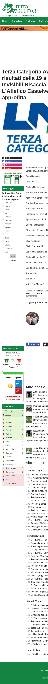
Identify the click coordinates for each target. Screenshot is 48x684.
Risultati (13, 261)
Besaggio (8, 227)
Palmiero (8, 224)
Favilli (7, 241)
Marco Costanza (34, 293)
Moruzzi (8, 217)
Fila (6, 234)
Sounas (8, 245)
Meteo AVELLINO (13, 374)
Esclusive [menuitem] (30, 21)
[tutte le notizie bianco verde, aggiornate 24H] (19, 8)
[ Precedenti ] (13, 367)
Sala (6, 252)
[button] (13, 256)
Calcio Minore (38, 291)
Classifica (8, 406)
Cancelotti (8, 206)
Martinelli (8, 203)
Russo (7, 231)
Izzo (6, 213)
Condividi (34, 344)
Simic (7, 210)
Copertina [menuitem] (17, 21)
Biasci (7, 238)
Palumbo (8, 220)
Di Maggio (8, 248)
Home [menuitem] (5, 21)
